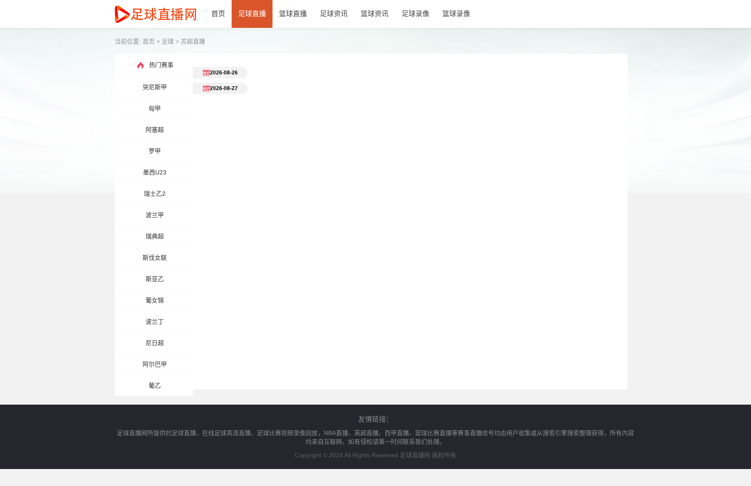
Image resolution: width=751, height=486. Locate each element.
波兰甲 (155, 214)
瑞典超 (155, 236)
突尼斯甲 (155, 87)
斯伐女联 (155, 257)
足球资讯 (334, 13)
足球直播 (252, 13)
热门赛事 (161, 64)
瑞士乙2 (155, 193)
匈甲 (155, 108)
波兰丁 (155, 321)
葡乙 (155, 385)
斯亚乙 (155, 278)
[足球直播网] (155, 26)
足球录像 (415, 13)
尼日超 (155, 342)
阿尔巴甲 (155, 364)
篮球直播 (293, 13)
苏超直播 (193, 41)
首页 (218, 13)
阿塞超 (155, 129)
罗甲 (155, 150)
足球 (168, 41)
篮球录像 (456, 13)
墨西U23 (154, 172)
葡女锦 (155, 300)
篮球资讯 (375, 13)
